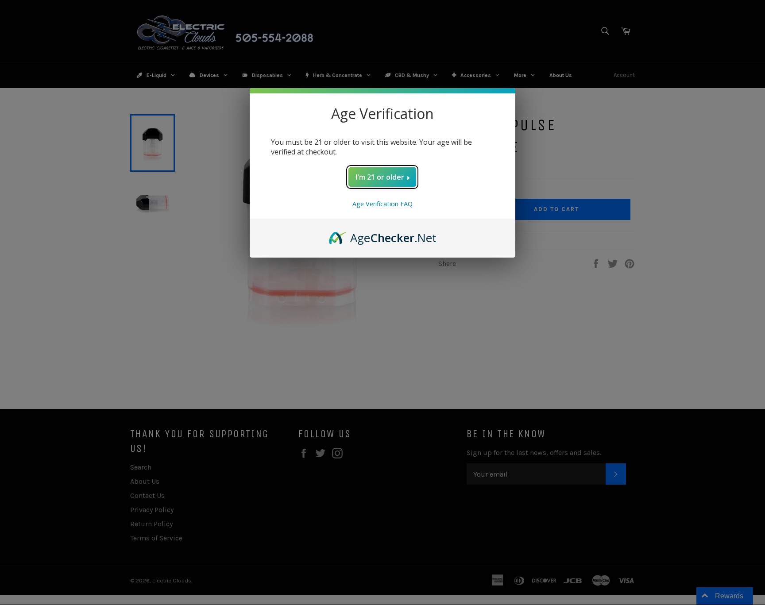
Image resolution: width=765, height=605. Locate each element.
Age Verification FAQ (382, 204)
